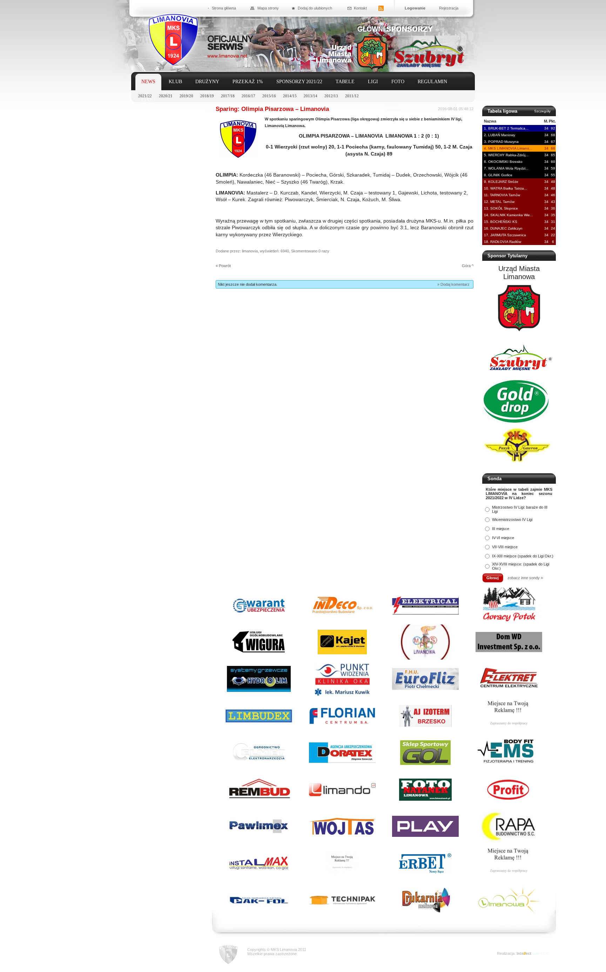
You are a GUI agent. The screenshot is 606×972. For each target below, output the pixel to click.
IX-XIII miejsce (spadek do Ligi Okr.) (522, 556)
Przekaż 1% (248, 81)
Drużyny (207, 81)
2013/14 (310, 96)
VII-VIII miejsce (505, 547)
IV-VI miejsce (503, 538)
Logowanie (415, 8)
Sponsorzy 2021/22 (299, 81)
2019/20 (186, 96)
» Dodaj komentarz (453, 284)
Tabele (345, 81)
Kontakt (360, 8)
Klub (175, 81)
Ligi (373, 81)
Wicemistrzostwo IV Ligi (512, 519)
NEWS (148, 81)
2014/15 (290, 96)
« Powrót (223, 266)
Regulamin (432, 81)
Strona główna (224, 8)
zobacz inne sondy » (525, 578)
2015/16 (269, 96)
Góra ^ (467, 266)
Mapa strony (268, 8)
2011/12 (352, 96)
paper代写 (540, 953)
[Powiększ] (238, 156)
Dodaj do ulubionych (315, 8)
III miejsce (500, 529)
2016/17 (248, 96)
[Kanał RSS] (381, 9)
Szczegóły (542, 111)
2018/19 (207, 96)
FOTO (397, 81)
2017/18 (228, 96)
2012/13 (331, 96)
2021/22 (145, 96)
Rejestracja (448, 8)
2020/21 (166, 96)
